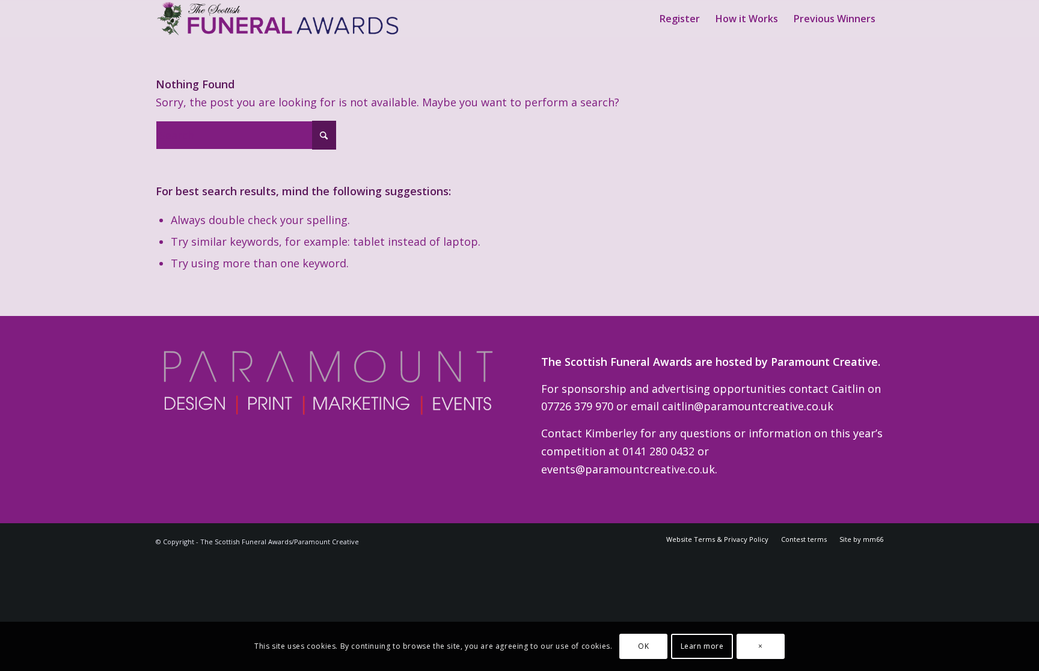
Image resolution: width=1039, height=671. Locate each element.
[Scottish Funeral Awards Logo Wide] (279, 19)
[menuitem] (680, 19)
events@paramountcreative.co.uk (628, 469)
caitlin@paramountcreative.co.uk (747, 406)
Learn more (702, 646)
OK (643, 646)
